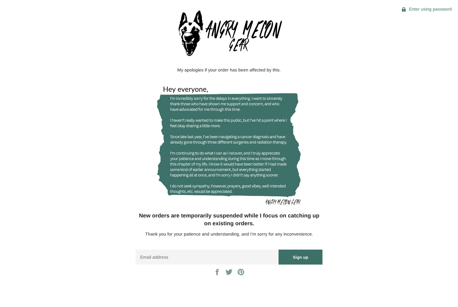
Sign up (300, 257)
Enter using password (430, 9)
